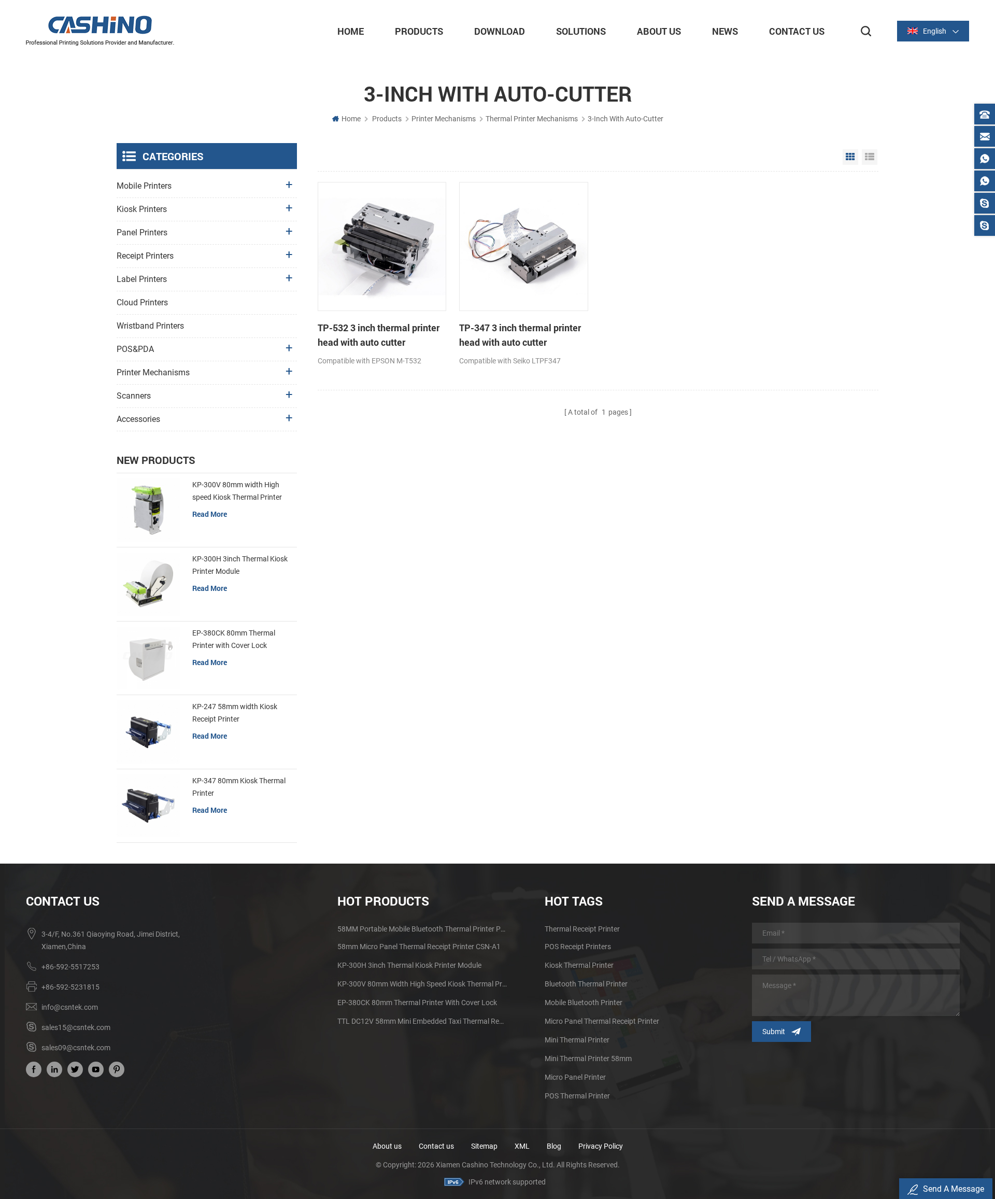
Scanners (134, 396)
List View (869, 157)
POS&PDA (135, 349)
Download (499, 31)
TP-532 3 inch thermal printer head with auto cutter (378, 334)
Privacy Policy (600, 1146)
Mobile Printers (144, 186)
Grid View (850, 157)
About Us (659, 31)
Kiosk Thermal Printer (579, 965)
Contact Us (797, 31)
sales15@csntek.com (75, 1027)
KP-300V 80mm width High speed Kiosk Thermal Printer (237, 491)
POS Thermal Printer (577, 1096)
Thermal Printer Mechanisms (532, 119)
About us (387, 1146)
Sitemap (484, 1146)
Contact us (436, 1146)
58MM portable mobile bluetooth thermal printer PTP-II (422, 929)
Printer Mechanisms (443, 119)
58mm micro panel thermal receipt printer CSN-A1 (419, 946)
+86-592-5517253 (70, 967)
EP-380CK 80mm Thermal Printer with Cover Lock (233, 639)
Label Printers (142, 279)
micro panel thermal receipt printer (602, 1021)
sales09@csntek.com (75, 1047)
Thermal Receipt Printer (582, 929)
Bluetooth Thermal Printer (586, 984)
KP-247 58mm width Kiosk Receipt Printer (234, 712)
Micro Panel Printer (575, 1077)
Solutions (581, 31)
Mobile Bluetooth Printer (583, 1002)
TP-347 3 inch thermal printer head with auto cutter (520, 334)
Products (419, 31)
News (725, 31)
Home (350, 31)
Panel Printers (142, 232)
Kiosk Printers (142, 209)
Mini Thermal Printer (577, 1040)
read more (209, 514)
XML (522, 1146)
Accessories (138, 419)
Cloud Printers (142, 302)
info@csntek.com (69, 1007)
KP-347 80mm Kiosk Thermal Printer (239, 787)
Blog (554, 1146)
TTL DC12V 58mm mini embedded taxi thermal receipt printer (422, 1021)
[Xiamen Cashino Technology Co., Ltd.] (100, 31)
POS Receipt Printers (578, 946)
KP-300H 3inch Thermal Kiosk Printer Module (240, 565)
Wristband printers (150, 326)
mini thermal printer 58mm (588, 1058)
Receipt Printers (145, 256)
